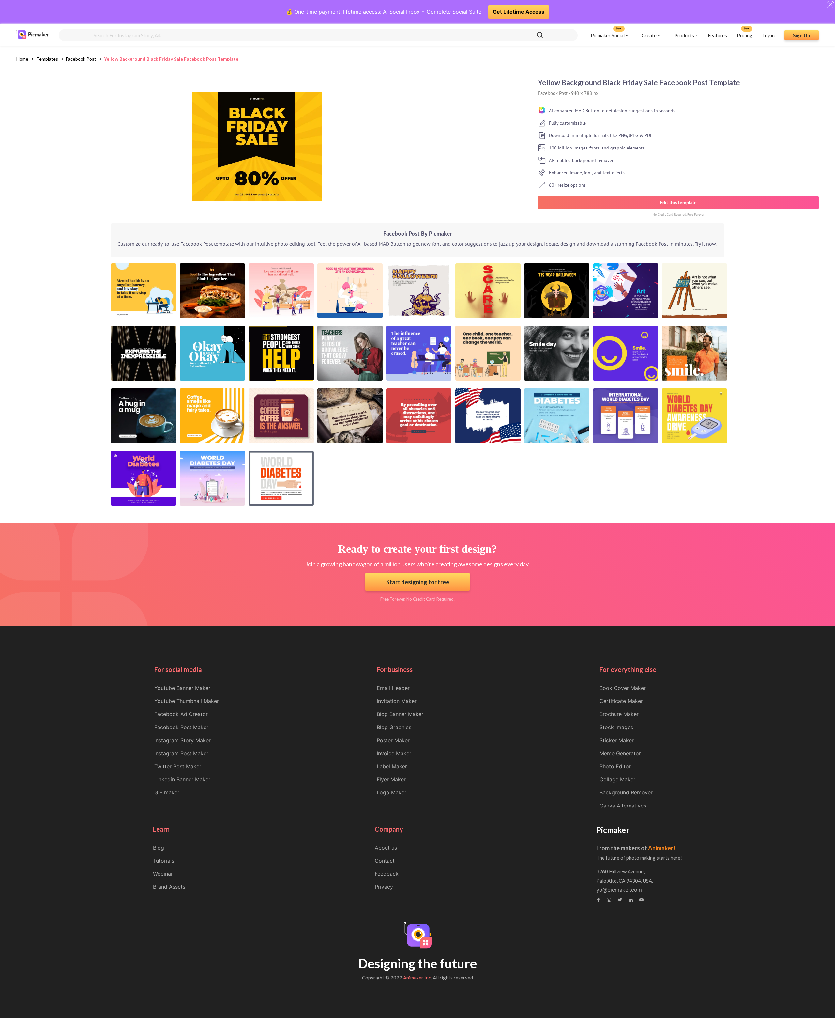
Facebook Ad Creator (181, 714)
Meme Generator (620, 753)
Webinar (163, 873)
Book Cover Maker (623, 688)
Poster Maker (393, 740)
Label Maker (392, 766)
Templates (47, 59)
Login (768, 35)
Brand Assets (169, 887)
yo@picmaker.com (619, 889)
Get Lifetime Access (518, 11)
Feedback (387, 873)
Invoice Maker (394, 753)
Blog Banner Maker (400, 714)
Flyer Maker (391, 779)
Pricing (744, 35)
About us (386, 847)
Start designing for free (417, 582)
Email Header (393, 688)
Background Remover (626, 792)
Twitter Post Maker (177, 766)
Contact (385, 860)
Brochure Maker (619, 714)
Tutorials (163, 860)
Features (717, 35)
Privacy (384, 887)
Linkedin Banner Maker (182, 779)
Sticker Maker (617, 740)
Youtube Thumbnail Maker (186, 701)
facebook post (81, 59)
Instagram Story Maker (182, 740)
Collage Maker (617, 779)
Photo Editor (615, 766)
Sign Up (801, 35)
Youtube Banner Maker (182, 688)
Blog (158, 847)
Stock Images (616, 727)
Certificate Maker (621, 701)
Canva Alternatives (623, 805)
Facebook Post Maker (181, 727)
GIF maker (166, 792)
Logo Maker (391, 792)
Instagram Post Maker (181, 753)
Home (22, 59)
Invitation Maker (397, 701)
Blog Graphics (394, 727)
